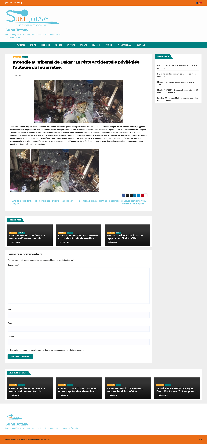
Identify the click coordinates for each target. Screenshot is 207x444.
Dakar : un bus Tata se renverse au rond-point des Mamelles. (78, 237)
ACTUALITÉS (19, 45)
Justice (108, 45)
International (124, 45)
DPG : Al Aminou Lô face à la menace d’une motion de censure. (27, 238)
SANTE (33, 45)
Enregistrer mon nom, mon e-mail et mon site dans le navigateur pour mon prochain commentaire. (47, 350)
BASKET (168, 385)
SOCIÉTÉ (58, 45)
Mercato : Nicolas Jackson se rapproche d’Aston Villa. (125, 237)
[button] (196, 45)
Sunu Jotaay (16, 30)
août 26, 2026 (16, 395)
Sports (83, 45)
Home (200, 439)
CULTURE (71, 45)
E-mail (11, 323)
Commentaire (13, 265)
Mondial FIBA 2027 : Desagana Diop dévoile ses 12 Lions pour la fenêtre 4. (176, 391)
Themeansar (46, 439)
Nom (10, 310)
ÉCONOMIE (45, 45)
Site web (11, 337)
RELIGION (96, 45)
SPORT (118, 232)
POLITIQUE (140, 45)
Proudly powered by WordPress (15, 439)
